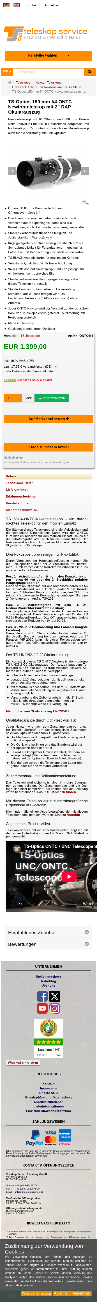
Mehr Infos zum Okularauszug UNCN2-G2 (37, 711)
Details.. (12, 476)
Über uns (48, 985)
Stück (28, 398)
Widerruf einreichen (23, 1062)
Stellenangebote (48, 976)
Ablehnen (61, 1293)
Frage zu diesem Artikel (49, 447)
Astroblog (48, 981)
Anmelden (52, 5)
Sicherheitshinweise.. (22, 510)
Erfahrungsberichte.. (21, 496)
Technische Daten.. (20, 483)
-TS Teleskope (29, 335)
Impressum (48, 1088)
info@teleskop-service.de (29, 1192)
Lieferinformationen (48, 1106)
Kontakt (32, 5)
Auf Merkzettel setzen (47, 419)
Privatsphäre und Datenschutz (48, 1097)
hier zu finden (65, 792)
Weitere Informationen (36, 1293)
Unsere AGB (48, 1093)
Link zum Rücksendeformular (48, 1111)
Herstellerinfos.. (18, 503)
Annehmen (81, 1293)
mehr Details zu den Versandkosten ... (31, 371)
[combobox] (48, 55)
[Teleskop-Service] (48, 35)
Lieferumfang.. (17, 489)
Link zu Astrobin (67, 814)
